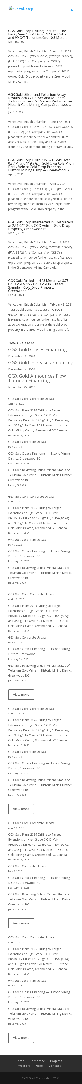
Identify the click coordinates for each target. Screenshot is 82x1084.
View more (21, 694)
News (39, 1066)
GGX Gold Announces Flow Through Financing (37, 378)
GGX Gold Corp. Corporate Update (31, 399)
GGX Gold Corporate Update (27, 442)
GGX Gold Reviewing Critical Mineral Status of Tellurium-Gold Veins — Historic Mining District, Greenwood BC (40, 475)
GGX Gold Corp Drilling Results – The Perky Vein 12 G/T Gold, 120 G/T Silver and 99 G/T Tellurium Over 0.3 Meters (38, 34)
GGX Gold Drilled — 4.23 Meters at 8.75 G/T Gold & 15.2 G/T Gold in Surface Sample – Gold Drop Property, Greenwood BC (38, 285)
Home (20, 1061)
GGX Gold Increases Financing (40, 362)
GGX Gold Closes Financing (37, 349)
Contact (55, 1066)
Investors (23, 1066)
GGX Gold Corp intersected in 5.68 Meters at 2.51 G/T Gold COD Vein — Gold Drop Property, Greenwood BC (40, 225)
